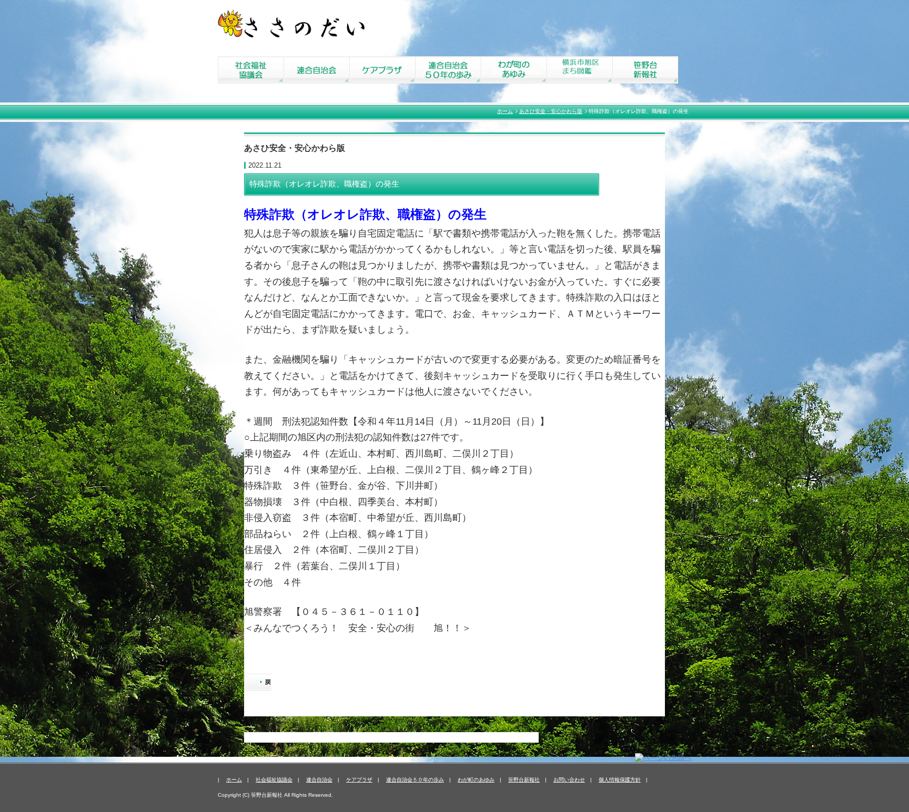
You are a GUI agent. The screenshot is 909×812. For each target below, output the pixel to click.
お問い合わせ (569, 780)
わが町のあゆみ (476, 780)
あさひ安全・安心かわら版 (550, 111)
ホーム (505, 111)
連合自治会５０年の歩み (415, 780)
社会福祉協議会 (274, 780)
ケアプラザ (359, 780)
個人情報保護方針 (620, 780)
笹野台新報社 (524, 780)
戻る (257, 683)
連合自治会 (319, 780)
